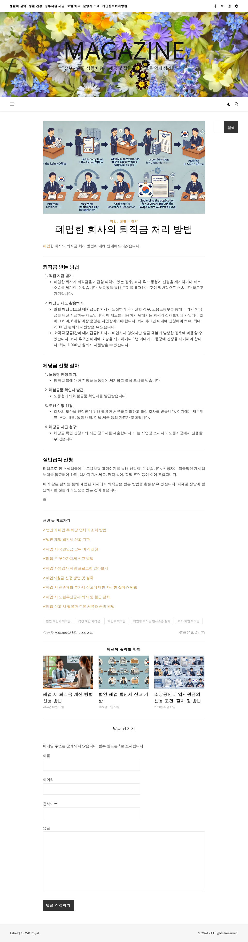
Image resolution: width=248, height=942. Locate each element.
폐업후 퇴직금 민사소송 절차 (151, 621)
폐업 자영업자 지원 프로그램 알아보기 (77, 568)
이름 (46, 755)
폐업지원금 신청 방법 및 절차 (69, 577)
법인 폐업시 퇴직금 (58, 621)
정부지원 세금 (55, 6)
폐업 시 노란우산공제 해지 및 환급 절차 (78, 596)
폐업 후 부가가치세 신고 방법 (69, 558)
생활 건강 (35, 6)
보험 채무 (74, 6)
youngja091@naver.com (73, 632)
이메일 (48, 779)
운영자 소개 (91, 6)
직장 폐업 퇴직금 (89, 621)
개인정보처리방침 (114, 6)
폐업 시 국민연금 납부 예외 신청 (72, 548)
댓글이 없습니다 (192, 632)
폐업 (113, 221)
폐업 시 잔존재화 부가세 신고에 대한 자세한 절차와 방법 (91, 587)
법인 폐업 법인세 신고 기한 (68, 539)
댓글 (46, 827)
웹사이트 (50, 803)
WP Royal (32, 933)
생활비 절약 (18, 6)
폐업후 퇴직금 (117, 621)
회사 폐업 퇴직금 (189, 621)
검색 (231, 127)
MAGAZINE (124, 50)
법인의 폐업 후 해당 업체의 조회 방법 (76, 529)
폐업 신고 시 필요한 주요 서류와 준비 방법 (80, 606)
